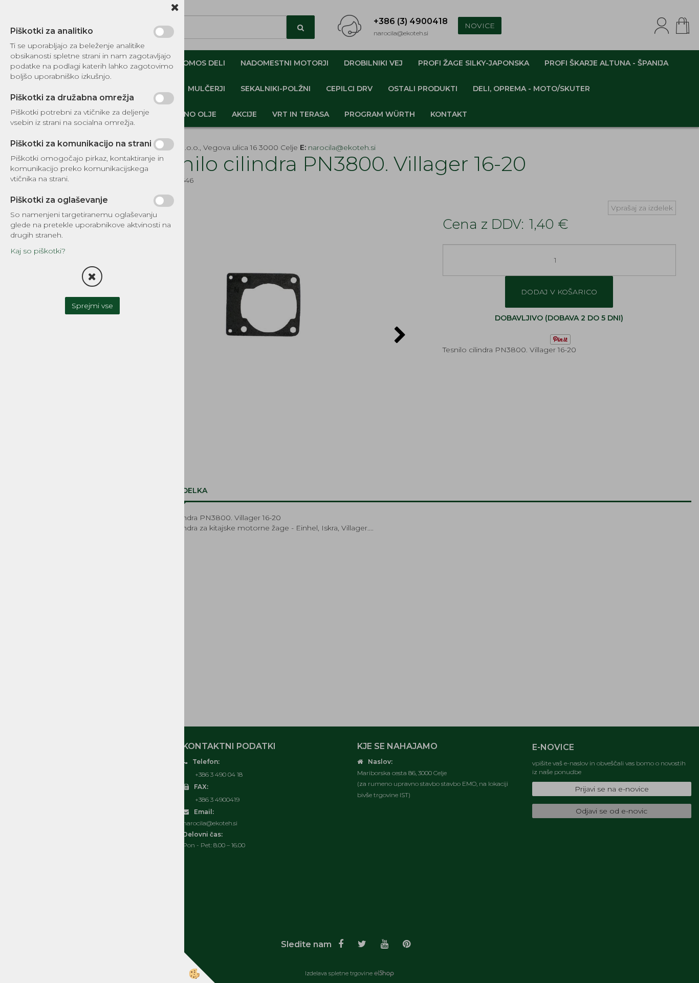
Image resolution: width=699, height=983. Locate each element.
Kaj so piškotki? (37, 250)
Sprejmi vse (92, 305)
